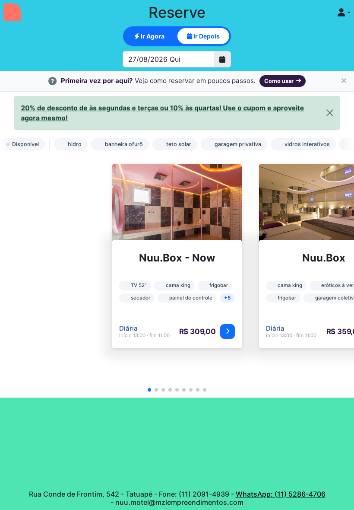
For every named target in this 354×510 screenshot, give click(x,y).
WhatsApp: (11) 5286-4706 (281, 494)
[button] (149, 390)
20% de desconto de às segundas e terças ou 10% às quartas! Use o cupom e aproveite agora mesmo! (162, 113)
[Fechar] (344, 81)
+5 (227, 298)
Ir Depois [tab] (206, 36)
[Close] (328, 112)
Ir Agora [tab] (151, 36)
